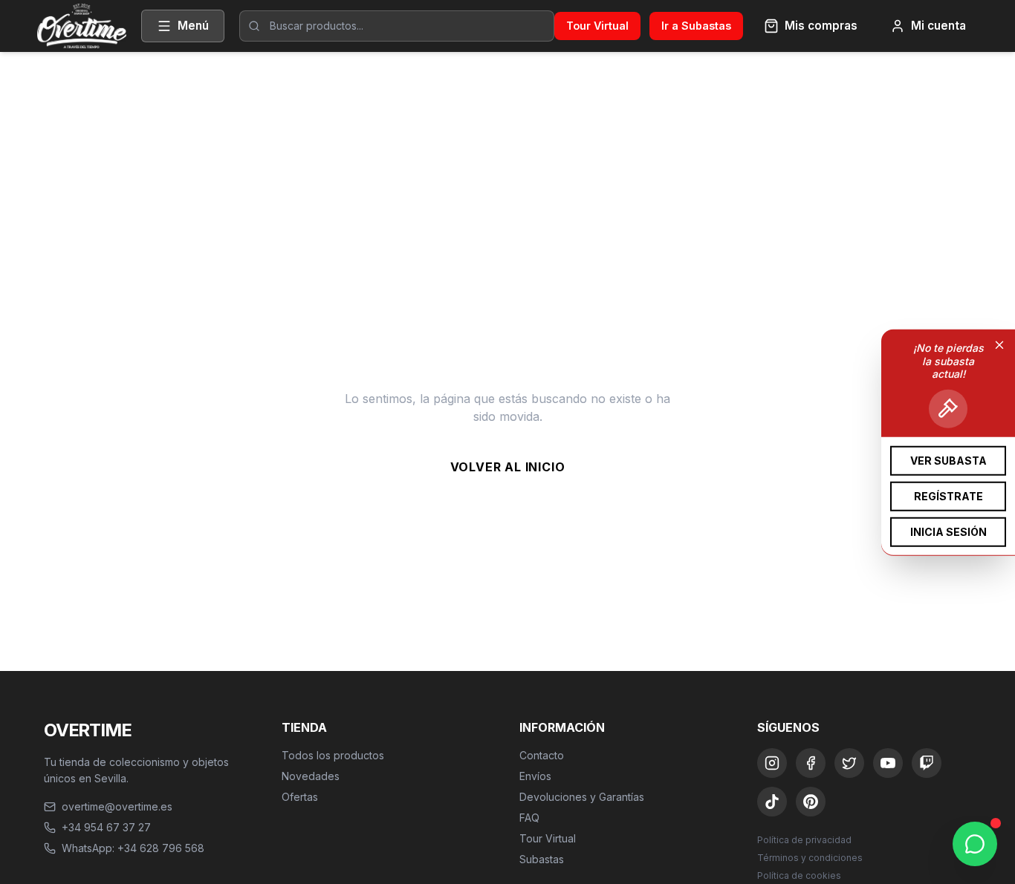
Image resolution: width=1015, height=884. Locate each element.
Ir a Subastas (696, 25)
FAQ (529, 817)
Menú (193, 26)
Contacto (541, 755)
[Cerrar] (999, 344)
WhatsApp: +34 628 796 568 (133, 848)
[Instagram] (772, 763)
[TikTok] (772, 801)
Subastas (541, 859)
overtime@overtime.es (117, 806)
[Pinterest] (811, 801)
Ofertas (300, 796)
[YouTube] (888, 763)
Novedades (311, 776)
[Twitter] (849, 763)
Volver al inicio (507, 466)
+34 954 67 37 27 (106, 827)
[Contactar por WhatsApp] (975, 844)
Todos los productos (333, 755)
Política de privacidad (804, 839)
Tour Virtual (597, 25)
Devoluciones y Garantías (581, 796)
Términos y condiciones (810, 857)
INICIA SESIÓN (948, 531)
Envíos (535, 776)
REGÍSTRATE (948, 495)
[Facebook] (811, 763)
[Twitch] (926, 763)
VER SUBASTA (948, 460)
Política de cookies (799, 875)
